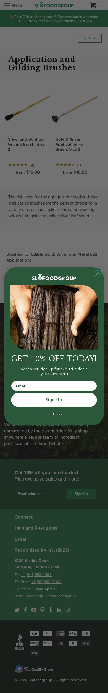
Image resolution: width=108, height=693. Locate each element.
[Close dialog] (97, 274)
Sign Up (54, 400)
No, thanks (53, 414)
